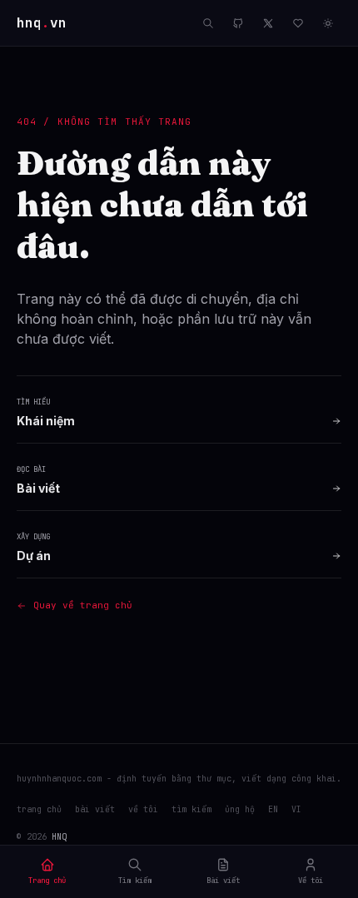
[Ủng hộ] (298, 23)
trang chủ (39, 809)
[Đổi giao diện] (328, 23)
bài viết (95, 809)
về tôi (143, 809)
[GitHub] (238, 23)
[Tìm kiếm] (208, 23)
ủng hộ (240, 809)
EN (273, 809)
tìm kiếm (191, 809)
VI (296, 809)
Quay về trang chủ (82, 605)
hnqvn (42, 23)
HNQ (59, 836)
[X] (268, 23)
